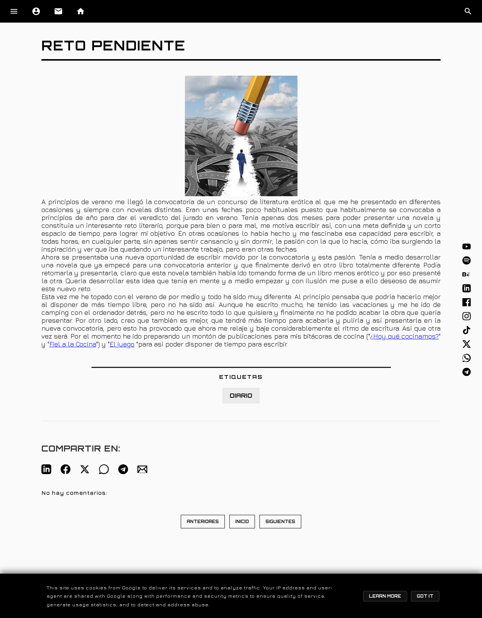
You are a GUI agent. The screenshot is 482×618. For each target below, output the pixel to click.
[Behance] (466, 274)
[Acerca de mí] (36, 11)
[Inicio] (80, 11)
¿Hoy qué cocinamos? (404, 336)
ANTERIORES (203, 521)
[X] (466, 344)
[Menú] (14, 11)
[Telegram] (466, 372)
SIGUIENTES (280, 521)
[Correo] (142, 469)
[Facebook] (466, 302)
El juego (122, 344)
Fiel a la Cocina (72, 344)
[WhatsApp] (466, 358)
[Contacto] (58, 11)
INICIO (242, 521)
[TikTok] (466, 330)
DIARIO (241, 395)
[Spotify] (466, 260)
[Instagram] (466, 316)
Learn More (385, 596)
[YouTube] (466, 246)
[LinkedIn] (466, 288)
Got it (425, 596)
